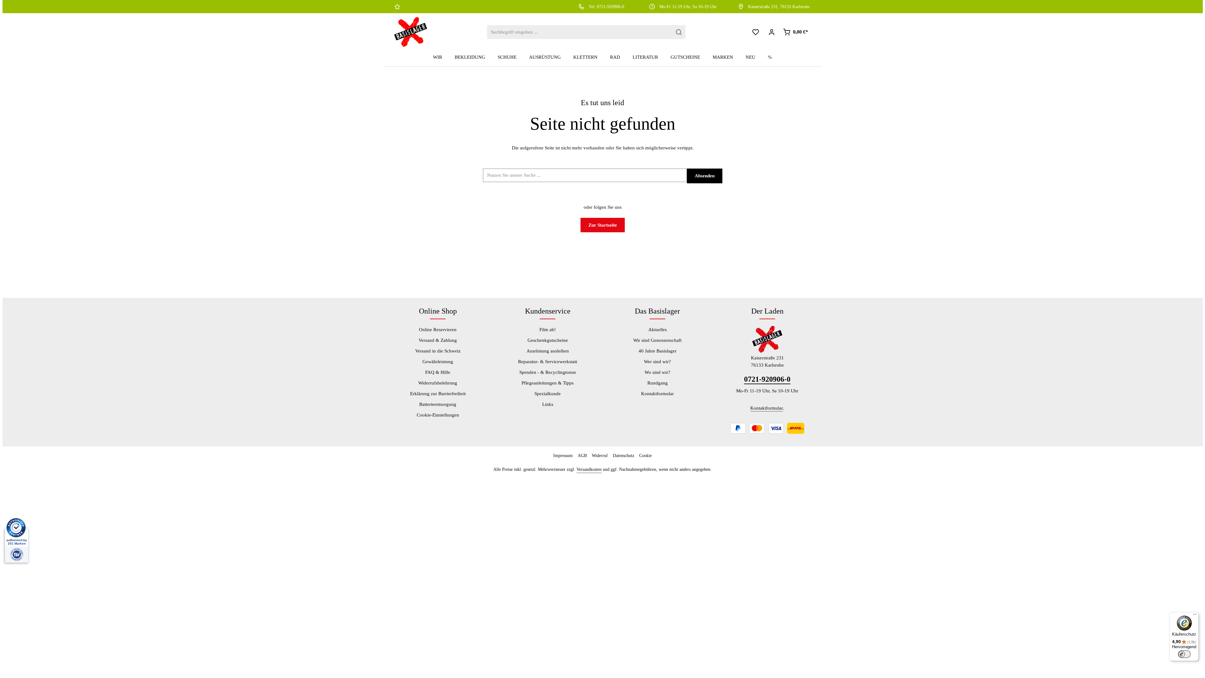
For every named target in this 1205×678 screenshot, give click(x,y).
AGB (582, 455)
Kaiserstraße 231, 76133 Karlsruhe (779, 6)
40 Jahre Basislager (658, 350)
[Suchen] (679, 32)
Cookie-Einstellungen (438, 414)
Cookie (645, 455)
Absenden (705, 175)
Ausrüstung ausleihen (548, 350)
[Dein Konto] (771, 32)
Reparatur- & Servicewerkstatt (547, 361)
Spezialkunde (547, 393)
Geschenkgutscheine (548, 340)
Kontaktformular (657, 393)
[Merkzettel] (755, 32)
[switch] (1184, 654)
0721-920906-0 (767, 379)
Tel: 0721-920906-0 (606, 6)
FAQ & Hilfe (437, 372)
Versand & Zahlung (438, 340)
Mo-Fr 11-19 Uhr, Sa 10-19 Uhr (688, 6)
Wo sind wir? (657, 372)
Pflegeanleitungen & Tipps (548, 382)
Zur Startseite (602, 225)
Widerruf (600, 455)
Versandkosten (589, 469)
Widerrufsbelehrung (437, 382)
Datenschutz (623, 455)
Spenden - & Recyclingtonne (547, 372)
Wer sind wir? (657, 361)
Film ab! (547, 329)
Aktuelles (657, 329)
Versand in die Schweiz (438, 350)
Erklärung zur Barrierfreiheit (438, 393)
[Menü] (1195, 616)
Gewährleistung (437, 361)
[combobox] (579, 32)
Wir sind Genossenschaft (657, 340)
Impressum (563, 455)
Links (547, 404)
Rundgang (657, 382)
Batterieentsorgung (437, 404)
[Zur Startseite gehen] (410, 32)
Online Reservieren (438, 329)
